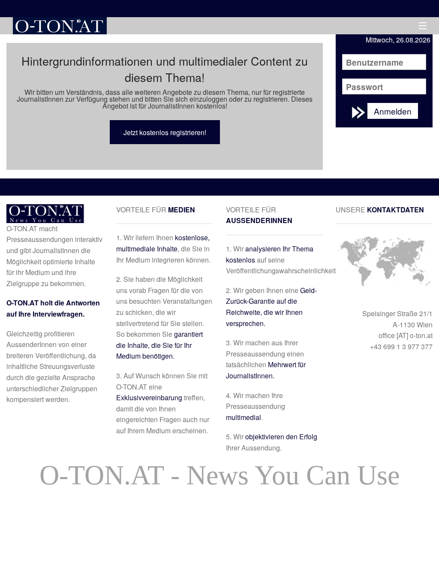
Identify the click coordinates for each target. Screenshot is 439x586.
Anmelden (393, 111)
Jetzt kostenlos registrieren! (164, 132)
